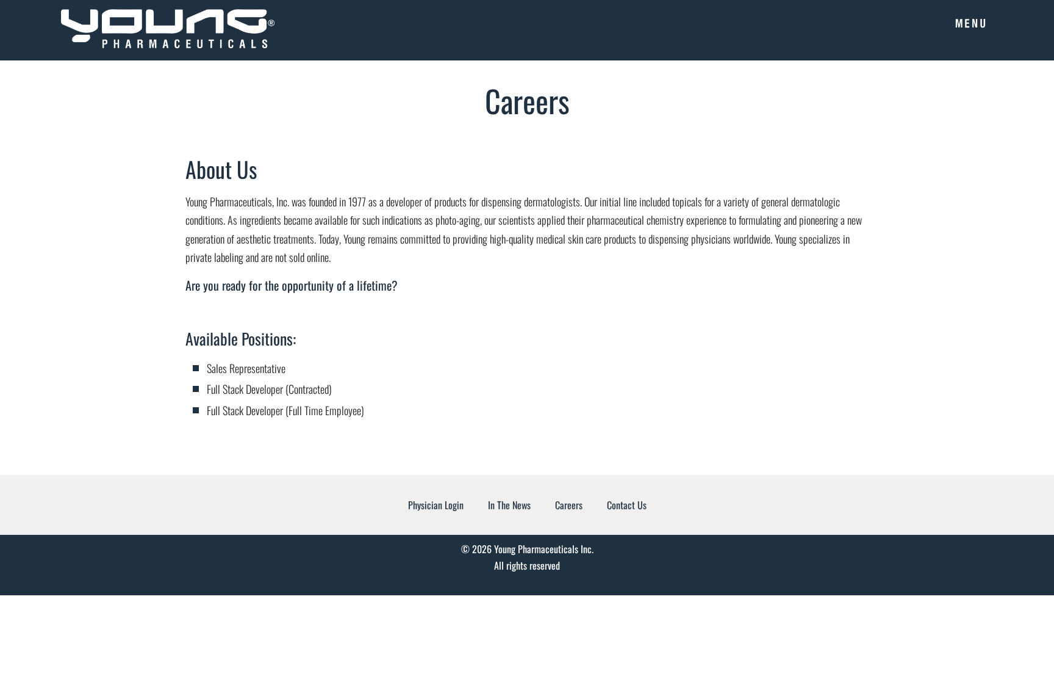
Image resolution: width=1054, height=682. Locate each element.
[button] (970, 21)
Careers (569, 505)
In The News (509, 505)
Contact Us (627, 505)
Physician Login (436, 505)
